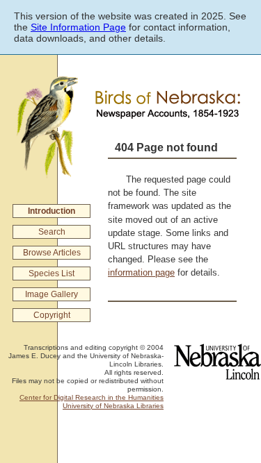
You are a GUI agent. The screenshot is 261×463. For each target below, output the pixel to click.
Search (51, 232)
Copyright (51, 315)
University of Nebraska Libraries (113, 406)
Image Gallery (51, 294)
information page (141, 272)
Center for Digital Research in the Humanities (91, 397)
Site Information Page (78, 27)
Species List (51, 273)
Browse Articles (52, 253)
